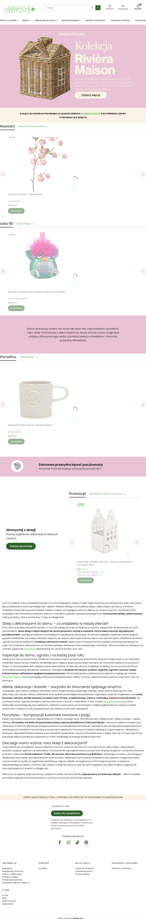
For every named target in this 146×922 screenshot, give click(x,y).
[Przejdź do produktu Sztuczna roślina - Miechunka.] (43, 163)
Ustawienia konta (83, 871)
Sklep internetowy (69, 918)
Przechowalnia (82, 874)
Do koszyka (16, 210)
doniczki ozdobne (12, 677)
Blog (4, 898)
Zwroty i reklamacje (12, 874)
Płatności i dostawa (121, 868)
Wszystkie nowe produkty (31, 126)
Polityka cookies (10, 877)
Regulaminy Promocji (12, 871)
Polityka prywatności (12, 879)
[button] (98, 7)
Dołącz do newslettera (67, 813)
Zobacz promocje (21, 546)
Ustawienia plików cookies (15, 882)
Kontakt (42, 868)
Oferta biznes (9, 901)
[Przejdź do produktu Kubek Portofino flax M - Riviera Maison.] (43, 393)
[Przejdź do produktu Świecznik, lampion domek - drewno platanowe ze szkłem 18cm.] (104, 530)
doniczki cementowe (114, 701)
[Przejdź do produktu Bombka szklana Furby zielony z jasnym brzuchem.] (43, 260)
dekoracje (29, 649)
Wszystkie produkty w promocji (105, 493)
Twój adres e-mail (60, 806)
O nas (5, 895)
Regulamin (7, 868)
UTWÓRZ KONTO (91, 113)
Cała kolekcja (24, 223)
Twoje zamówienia (84, 868)
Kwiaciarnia (7, 903)
